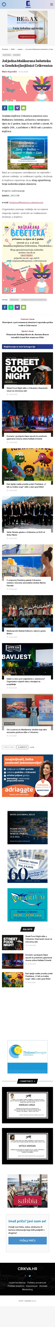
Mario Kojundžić (9, 71)
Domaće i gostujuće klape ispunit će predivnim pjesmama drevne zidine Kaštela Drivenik (38, 957)
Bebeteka (15, 300)
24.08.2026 (13, 394)
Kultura (7, 55)
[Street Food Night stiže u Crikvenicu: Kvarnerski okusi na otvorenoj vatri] (27, 370)
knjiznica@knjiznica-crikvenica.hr (26, 202)
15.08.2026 (13, 491)
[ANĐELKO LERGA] (27, 1105)
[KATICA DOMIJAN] (27, 1146)
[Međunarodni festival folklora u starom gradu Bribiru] (27, 613)
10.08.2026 (13, 538)
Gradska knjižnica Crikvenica (34, 300)
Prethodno (9, 747)
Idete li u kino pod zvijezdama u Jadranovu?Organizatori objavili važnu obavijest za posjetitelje (26, 681)
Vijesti (8, 430)
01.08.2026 (13, 688)
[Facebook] (25, 1276)
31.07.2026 (13, 736)
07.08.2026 (13, 589)
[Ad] (27, 27)
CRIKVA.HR (27, 1269)
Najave (17, 55)
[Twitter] (30, 1276)
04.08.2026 (13, 637)
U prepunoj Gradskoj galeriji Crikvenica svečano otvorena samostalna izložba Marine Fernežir (26, 583)
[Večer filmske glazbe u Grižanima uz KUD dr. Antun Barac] (27, 514)
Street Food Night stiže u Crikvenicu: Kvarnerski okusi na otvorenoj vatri (38, 939)
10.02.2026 (23, 72)
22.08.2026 (13, 442)
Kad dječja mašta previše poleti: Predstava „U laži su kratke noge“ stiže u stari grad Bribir (39, 976)
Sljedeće (21, 747)
